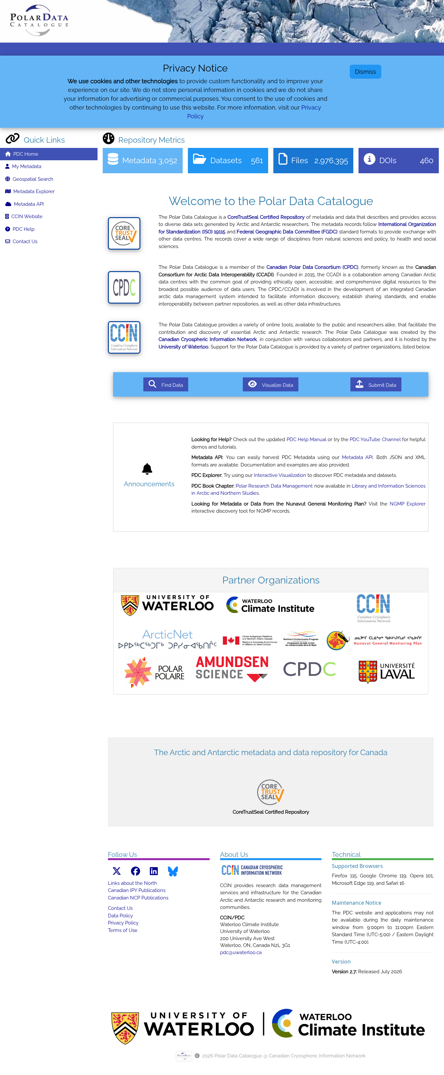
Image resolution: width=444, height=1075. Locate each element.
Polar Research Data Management (274, 486)
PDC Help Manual (306, 439)
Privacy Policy (123, 923)
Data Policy (120, 916)
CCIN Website (26, 216)
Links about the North (132, 883)
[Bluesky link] (172, 871)
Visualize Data (275, 385)
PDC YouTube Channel (375, 439)
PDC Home (24, 154)
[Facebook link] (135, 871)
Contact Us (23, 241)
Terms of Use (122, 930)
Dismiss (365, 71)
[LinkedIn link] (154, 871)
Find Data (169, 385)
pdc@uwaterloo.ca (241, 952)
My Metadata (25, 166)
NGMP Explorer (407, 504)
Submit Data (379, 385)
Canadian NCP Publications (138, 898)
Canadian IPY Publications (136, 890)
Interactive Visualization (280, 475)
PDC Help (22, 229)
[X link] (116, 871)
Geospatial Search (31, 179)
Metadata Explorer (33, 191)
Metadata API (27, 204)
